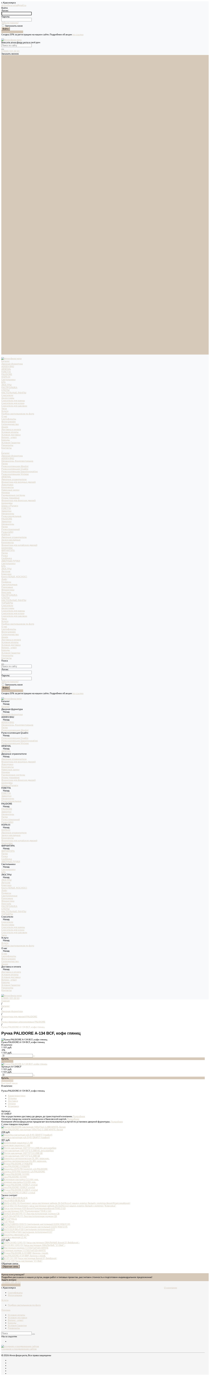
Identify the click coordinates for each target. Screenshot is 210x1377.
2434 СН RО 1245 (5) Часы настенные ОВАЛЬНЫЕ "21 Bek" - (33, 1245)
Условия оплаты (10, 127)
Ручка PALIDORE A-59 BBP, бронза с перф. (23, 1255)
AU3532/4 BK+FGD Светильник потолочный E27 (26, 1232)
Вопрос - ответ (9, 132)
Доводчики (7, 180)
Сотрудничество (10, 329)
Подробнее (79, 1116)
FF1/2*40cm (7, 1221)
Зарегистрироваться (12, 32)
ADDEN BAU (7, 61)
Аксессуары (7, 93)
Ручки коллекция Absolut (15, 161)
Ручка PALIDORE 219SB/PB (15, 1166)
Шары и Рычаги (9, 201)
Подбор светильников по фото (17, 109)
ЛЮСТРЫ (6, 80)
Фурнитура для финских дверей (18, 195)
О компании (170, 1287)
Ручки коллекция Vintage (15, 169)
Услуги (4, 316)
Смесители (7, 90)
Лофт (4, 274)
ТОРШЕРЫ (7, 298)
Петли (4, 158)
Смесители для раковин (14, 101)
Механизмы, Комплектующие (17, 156)
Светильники (8, 74)
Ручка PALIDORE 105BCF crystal (18, 1187)
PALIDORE (6, 69)
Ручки (4, 250)
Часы (4, 103)
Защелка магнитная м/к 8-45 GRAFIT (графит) (25, 1137)
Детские (5, 266)
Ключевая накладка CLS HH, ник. (18, 1182)
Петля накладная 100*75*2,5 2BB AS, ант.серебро (27, 1150)
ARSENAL (6, 64)
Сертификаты (8, 114)
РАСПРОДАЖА (9, 82)
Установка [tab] (13, 1106)
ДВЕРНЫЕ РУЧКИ (10, 256)
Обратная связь (10, 1266)
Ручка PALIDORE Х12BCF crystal (18, 1192)
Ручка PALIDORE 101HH (14, 1176)
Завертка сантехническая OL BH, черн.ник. (24, 1161)
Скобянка (6, 253)
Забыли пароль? (10, 22)
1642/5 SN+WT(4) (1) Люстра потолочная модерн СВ (29, 1216)
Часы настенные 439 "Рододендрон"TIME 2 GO (26, 1211)
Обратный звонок (11, 1285)
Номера (5, 187)
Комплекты (7, 182)
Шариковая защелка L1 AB (15, 1145)
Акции (4, 332)
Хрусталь (6, 287)
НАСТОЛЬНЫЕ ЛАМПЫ (13, 88)
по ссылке (78, 34)
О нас (4, 321)
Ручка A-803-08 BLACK (13, 1200)
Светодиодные (9, 279)
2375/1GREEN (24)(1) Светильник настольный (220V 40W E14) (34, 1226)
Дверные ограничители (14, 174)
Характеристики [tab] (16, 1095)
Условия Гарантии (10, 137)
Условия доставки (11, 130)
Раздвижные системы (13, 190)
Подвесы (6, 277)
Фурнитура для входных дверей (18, 177)
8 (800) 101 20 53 (10, 51)
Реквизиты (7, 140)
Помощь (5, 1310)
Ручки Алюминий (10, 224)
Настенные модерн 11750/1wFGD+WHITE (23, 1250)
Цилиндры (7, 198)
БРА (3, 77)
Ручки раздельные (11, 211)
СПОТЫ (5, 85)
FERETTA (6, 67)
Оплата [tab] (12, 1103)
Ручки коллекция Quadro (14, 164)
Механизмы (7, 208)
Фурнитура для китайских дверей (19, 240)
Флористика (7, 285)
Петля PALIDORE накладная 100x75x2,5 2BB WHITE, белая (32, 1129)
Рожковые (7, 282)
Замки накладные (11, 235)
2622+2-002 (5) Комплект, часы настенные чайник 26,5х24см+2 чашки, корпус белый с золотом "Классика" (58, 1205)
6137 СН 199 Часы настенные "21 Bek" (21, 1261)
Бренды (5, 135)
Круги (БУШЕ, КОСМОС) (14, 271)
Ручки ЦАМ (7, 227)
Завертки (6, 206)
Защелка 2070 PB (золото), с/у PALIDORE (23, 1171)
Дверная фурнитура (12, 59)
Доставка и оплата (11, 335)
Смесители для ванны (13, 95)
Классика (6, 269)
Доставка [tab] (13, 1101)
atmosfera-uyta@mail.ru (13, 5)
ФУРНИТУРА (8, 245)
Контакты (6, 353)
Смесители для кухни (12, 98)
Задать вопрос (9, 1279)
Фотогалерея (8, 116)
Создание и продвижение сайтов (19, 1349)
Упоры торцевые (10, 193)
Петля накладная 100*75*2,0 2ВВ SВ (20, 1155)
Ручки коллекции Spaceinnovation (19, 166)
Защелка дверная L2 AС (14, 1237)
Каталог (5, 148)
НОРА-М (5, 72)
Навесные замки (10, 185)
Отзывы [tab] (12, 1098)
